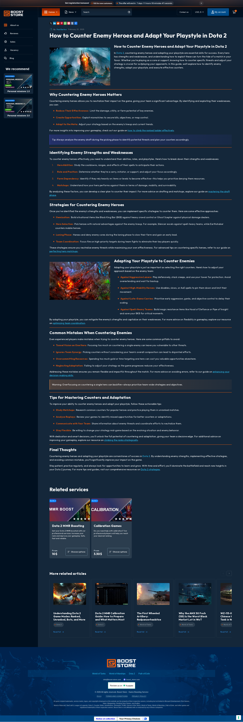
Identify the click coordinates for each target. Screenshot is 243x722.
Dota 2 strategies (150, 469)
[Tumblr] (72, 23)
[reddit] (58, 23)
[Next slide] (229, 573)
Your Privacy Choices (129, 718)
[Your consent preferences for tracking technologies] (238, 717)
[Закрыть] (201, 3)
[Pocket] (68, 23)
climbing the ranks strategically (121, 440)
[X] (51, 23)
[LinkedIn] (54, 23)
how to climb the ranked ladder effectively (151, 130)
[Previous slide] (223, 573)
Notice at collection (105, 718)
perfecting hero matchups (63, 251)
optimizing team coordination (69, 323)
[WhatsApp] (65, 23)
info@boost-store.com (112, 680)
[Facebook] (75, 23)
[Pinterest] (61, 23)
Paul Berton (62, 29)
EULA (99, 696)
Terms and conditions (117, 696)
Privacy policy (139, 696)
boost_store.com (133, 680)
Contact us (184, 12)
